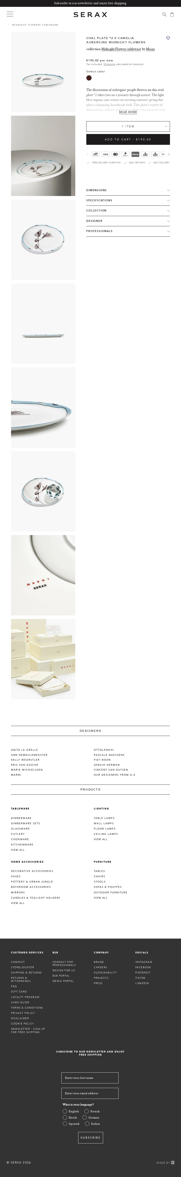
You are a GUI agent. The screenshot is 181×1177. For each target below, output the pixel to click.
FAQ (14, 986)
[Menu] (10, 14)
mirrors (18, 892)
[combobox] (128, 126)
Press (98, 983)
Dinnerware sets (25, 823)
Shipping (109, 64)
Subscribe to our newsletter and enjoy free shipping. (90, 3)
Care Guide (20, 1002)
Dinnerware (21, 818)
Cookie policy (22, 1024)
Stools (100, 882)
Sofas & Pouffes (108, 887)
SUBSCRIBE (91, 1138)
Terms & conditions (27, 1008)
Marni (150, 49)
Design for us (64, 970)
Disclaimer (20, 1018)
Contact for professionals (64, 963)
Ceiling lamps (106, 834)
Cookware (20, 839)
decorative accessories (32, 871)
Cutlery (18, 834)
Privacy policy (23, 1013)
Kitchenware (22, 845)
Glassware (20, 829)
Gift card (19, 992)
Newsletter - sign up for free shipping (28, 1030)
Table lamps (104, 818)
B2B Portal (61, 976)
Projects (101, 978)
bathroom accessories (31, 887)
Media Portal (63, 981)
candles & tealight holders (35, 898)
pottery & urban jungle (32, 882)
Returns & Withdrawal (21, 979)
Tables (99, 871)
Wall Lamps (104, 823)
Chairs (99, 876)
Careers (100, 967)
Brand (99, 962)
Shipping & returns (26, 973)
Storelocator (22, 967)
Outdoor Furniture (111, 892)
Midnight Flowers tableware (35, 25)
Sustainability (105, 973)
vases (16, 876)
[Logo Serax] (90, 14)
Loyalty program (25, 997)
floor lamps (105, 829)
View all (18, 849)
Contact (18, 962)
